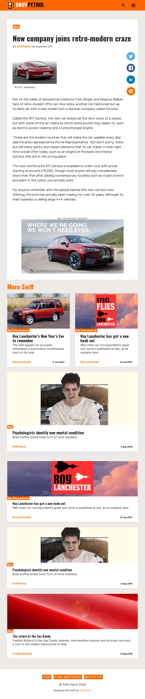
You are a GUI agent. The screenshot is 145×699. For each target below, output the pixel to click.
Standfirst (85, 690)
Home (46, 676)
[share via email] (131, 91)
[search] (87, 5)
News (16, 26)
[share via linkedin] (131, 79)
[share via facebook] (131, 68)
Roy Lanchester (21, 330)
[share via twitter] (131, 56)
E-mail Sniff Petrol (68, 676)
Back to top (93, 676)
